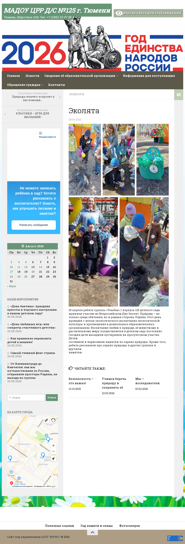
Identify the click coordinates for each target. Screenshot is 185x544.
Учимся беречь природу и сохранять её (114, 383)
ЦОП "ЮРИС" (50, 537)
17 (11, 271)
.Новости (32, 76)
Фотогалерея (129, 526)
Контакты (56, 85)
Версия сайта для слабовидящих (152, 13)
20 (33, 271)
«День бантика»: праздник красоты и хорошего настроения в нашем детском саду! (32, 309)
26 (25, 276)
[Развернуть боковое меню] (178, 94)
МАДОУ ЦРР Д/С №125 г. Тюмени (57, 10)
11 (19, 267)
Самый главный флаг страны (32, 353)
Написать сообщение (33, 224)
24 (11, 276)
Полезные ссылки (59, 526)
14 (40, 267)
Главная (13, 76)
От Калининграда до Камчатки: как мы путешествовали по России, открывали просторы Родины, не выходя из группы (32, 371)
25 (19, 276)
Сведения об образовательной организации (79, 76)
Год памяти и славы (97, 526)
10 (11, 267)
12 (25, 267)
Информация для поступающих (149, 76)
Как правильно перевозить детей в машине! (29, 340)
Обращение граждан (23, 85)
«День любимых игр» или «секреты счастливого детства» (31, 325)
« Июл (11, 286)
